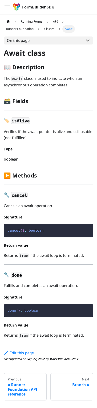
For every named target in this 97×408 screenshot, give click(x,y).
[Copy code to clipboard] (87, 230)
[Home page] (8, 21)
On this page (18, 40)
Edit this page (22, 352)
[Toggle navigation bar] (7, 7)
